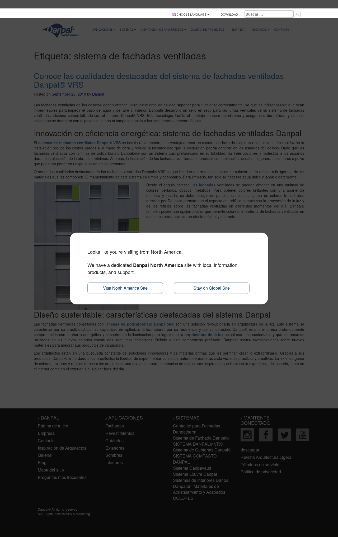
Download (229, 14)
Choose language (191, 14)
